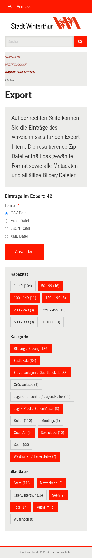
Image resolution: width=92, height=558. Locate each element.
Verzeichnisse (15, 65)
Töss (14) (21, 507)
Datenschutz (63, 552)
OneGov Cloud (29, 552)
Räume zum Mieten (20, 72)
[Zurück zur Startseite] (46, 24)
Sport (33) (21, 444)
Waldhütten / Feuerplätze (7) (35, 456)
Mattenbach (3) (51, 483)
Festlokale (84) (25, 361)
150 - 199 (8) (55, 298)
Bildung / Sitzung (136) (31, 349)
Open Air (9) (23, 432)
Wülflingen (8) (24, 519)
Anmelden (25, 6)
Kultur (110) (23, 420)
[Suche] (80, 41)
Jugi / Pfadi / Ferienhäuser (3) (36, 409)
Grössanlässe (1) (26, 385)
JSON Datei (20, 228)
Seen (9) (58, 495)
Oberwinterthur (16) (28, 495)
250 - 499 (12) (54, 310)
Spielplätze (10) (52, 432)
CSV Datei (19, 213)
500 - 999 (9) (24, 322)
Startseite (13, 57)
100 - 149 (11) (25, 298)
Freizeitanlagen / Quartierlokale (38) (41, 373)
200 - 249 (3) (24, 310)
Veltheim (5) (45, 507)
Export (10, 80)
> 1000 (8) (51, 322)
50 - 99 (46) (50, 286)
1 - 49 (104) (23, 286)
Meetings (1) (50, 420)
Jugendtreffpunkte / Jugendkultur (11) (42, 397)
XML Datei (19, 236)
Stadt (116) (22, 483)
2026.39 (45, 552)
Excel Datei (20, 221)
